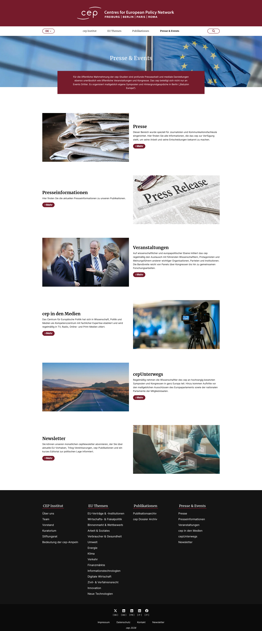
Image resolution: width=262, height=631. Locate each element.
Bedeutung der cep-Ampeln (60, 542)
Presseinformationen (191, 519)
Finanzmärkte (96, 565)
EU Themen (114, 30)
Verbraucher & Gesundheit (105, 536)
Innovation (94, 588)
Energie (92, 548)
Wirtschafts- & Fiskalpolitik (105, 519)
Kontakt (141, 622)
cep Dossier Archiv (145, 519)
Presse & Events (169, 30)
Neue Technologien (100, 593)
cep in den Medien (190, 530)
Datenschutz (123, 622)
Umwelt (92, 542)
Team (45, 519)
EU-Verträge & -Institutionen (106, 513)
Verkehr (93, 559)
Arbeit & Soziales (99, 530)
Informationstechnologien (104, 570)
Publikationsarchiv (145, 513)
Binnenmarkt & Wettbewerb (105, 525)
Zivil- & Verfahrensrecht (103, 582)
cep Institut (89, 30)
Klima (91, 553)
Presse (182, 513)
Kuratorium (49, 530)
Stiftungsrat (49, 536)
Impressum (104, 622)
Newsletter (185, 542)
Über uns (48, 513)
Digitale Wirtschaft (99, 576)
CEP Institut (53, 506)
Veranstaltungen (189, 525)
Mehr (140, 146)
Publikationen (140, 30)
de (47, 31)
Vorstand (48, 525)
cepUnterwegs (187, 536)
